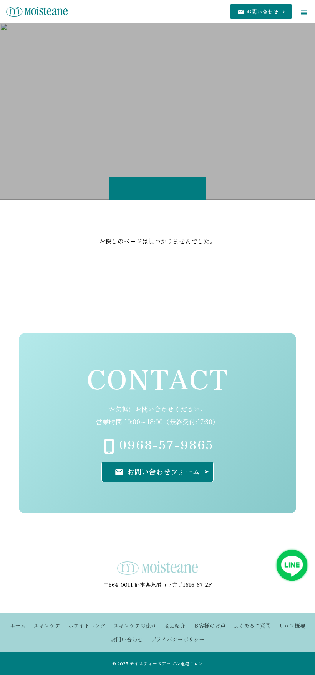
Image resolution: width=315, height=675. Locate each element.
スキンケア (46, 625)
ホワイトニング (87, 625)
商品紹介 (175, 625)
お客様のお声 (209, 625)
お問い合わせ (127, 639)
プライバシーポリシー (177, 639)
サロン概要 (292, 625)
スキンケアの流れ (134, 625)
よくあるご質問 (252, 625)
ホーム (18, 625)
